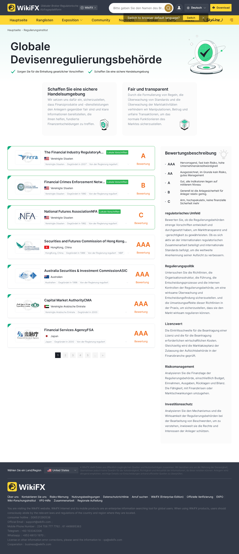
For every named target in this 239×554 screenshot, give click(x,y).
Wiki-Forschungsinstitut (21, 500)
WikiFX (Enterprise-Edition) (167, 496)
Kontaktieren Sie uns (34, 496)
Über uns (12, 496)
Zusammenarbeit (64, 500)
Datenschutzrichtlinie (116, 496)
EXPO (219, 496)
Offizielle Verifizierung (200, 496)
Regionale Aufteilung (90, 500)
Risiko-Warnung (59, 496)
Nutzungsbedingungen (86, 496)
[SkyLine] (213, 20)
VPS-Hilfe (45, 500)
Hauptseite (14, 30)
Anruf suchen (140, 496)
